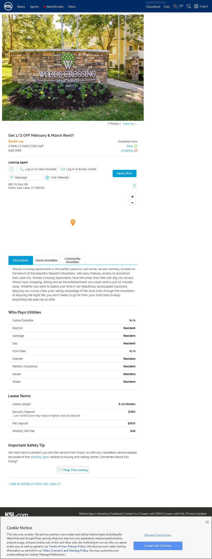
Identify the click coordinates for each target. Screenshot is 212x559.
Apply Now (124, 173)
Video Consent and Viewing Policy (65, 551)
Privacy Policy (77, 546)
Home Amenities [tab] (47, 260)
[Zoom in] (132, 197)
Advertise (103, 514)
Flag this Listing (75, 470)
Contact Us (130, 514)
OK (207, 521)
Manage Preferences (158, 535)
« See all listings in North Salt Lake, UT (34, 483)
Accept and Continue (157, 545)
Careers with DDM (150, 514)
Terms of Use (57, 546)
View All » (129, 123)
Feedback (116, 514)
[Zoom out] (132, 203)
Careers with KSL (174, 514)
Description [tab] (20, 260)
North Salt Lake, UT (21, 188)
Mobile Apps (87, 514)
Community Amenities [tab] (73, 260)
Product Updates (196, 514)
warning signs (39, 457)
